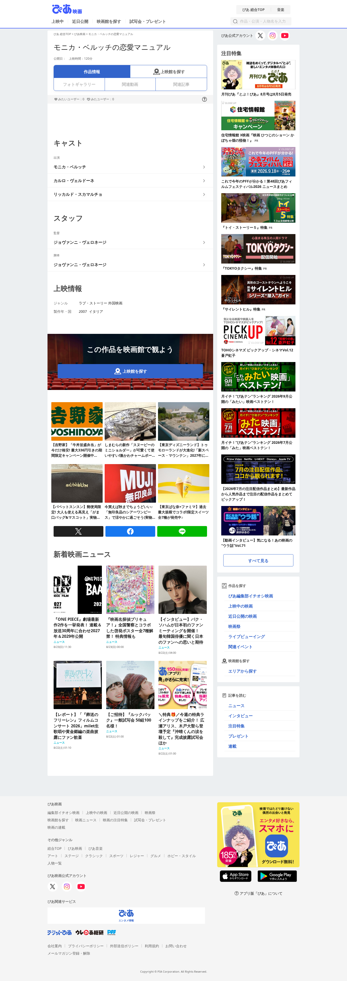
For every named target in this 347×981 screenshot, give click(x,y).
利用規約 (152, 945)
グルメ (155, 855)
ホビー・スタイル (181, 855)
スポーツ (116, 855)
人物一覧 (55, 863)
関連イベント (240, 646)
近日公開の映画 (242, 616)
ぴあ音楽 (95, 848)
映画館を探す (109, 21)
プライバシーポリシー (86, 945)
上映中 (58, 21)
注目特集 (236, 726)
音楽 (280, 9)
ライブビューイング (246, 636)
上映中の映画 (240, 606)
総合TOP (54, 848)
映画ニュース (86, 820)
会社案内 (55, 945)
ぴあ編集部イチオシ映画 (250, 596)
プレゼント (238, 736)
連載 (232, 746)
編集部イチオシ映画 (64, 812)
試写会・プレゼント (148, 21)
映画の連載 (56, 827)
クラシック (94, 855)
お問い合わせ (176, 945)
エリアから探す (242, 671)
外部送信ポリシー (124, 945)
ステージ (72, 855)
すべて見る (258, 560)
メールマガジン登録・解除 (69, 953)
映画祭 (234, 626)
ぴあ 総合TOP (253, 9)
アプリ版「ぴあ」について (261, 893)
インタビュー (240, 715)
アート (53, 855)
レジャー (137, 855)
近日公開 (80, 21)
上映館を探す (173, 71)
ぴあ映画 (79, 34)
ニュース (236, 705)
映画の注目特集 (115, 820)
